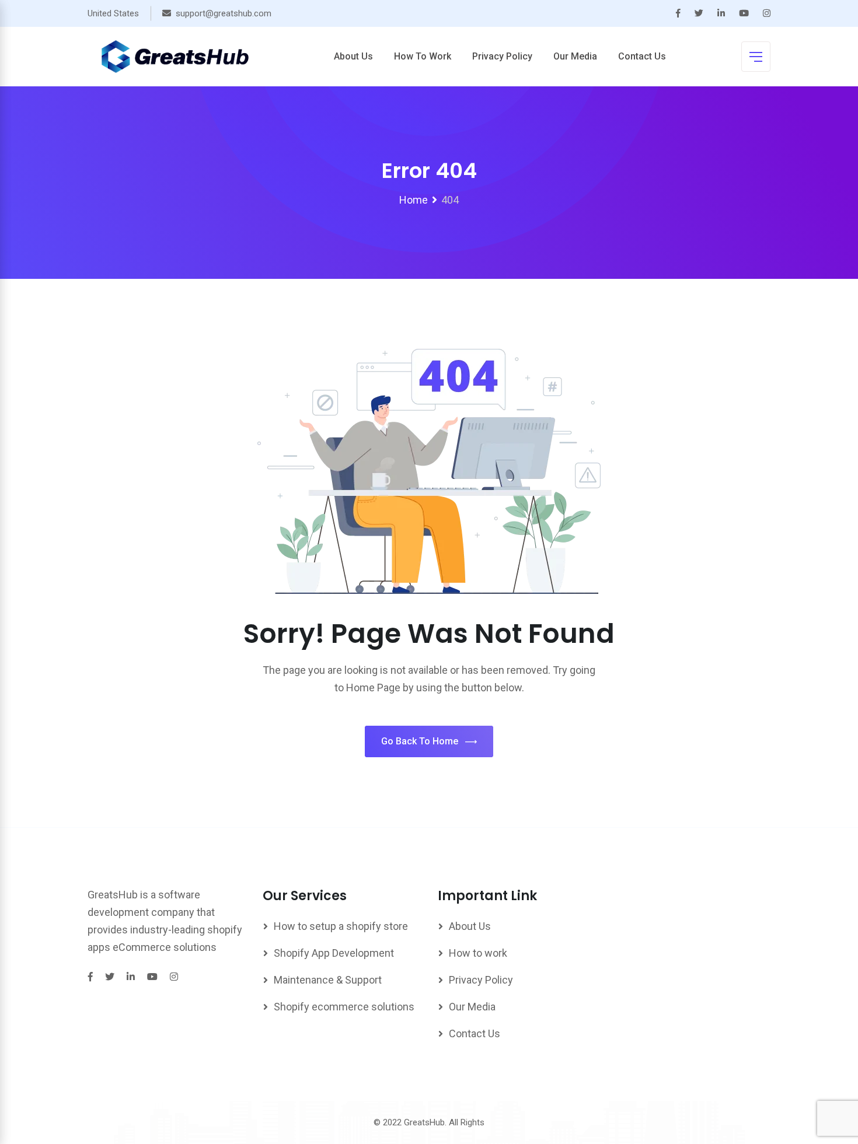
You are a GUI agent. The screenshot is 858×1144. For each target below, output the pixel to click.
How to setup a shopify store (341, 926)
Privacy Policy (502, 56)
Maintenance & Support (328, 980)
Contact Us (642, 56)
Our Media (575, 56)
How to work (422, 56)
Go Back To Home (419, 741)
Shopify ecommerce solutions (344, 1006)
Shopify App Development (334, 953)
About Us (353, 56)
